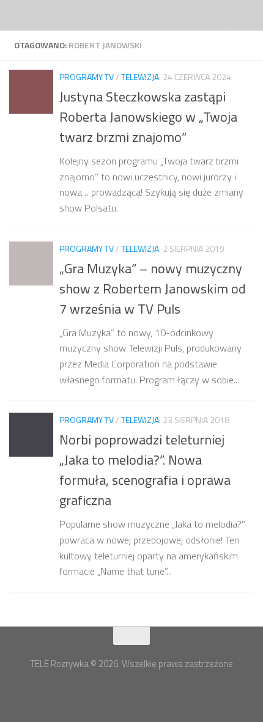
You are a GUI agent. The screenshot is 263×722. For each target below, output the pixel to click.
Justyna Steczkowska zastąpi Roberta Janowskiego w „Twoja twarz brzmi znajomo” (148, 116)
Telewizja (140, 76)
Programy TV (86, 76)
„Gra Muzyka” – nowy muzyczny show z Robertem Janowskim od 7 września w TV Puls (152, 288)
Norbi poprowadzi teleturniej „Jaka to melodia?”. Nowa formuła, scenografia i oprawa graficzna (145, 469)
